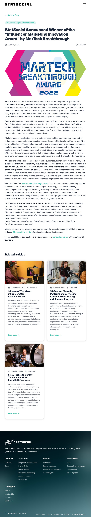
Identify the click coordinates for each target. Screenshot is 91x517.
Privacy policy (40, 514)
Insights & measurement (28, 463)
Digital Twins (23, 466)
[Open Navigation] (84, 4)
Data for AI (22, 480)
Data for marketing (25, 476)
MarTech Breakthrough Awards (35, 183)
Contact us (9, 501)
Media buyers (48, 473)
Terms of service (53, 514)
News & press (72, 473)
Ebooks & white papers (76, 466)
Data (7, 466)
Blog (68, 463)
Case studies (72, 470)
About (7, 491)
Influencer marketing (26, 473)
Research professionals (52, 470)
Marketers (47, 463)
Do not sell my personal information (73, 514)
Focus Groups (23, 470)
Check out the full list (22, 232)
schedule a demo (60, 237)
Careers (8, 498)
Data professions (49, 466)
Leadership (9, 494)
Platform (8, 463)
